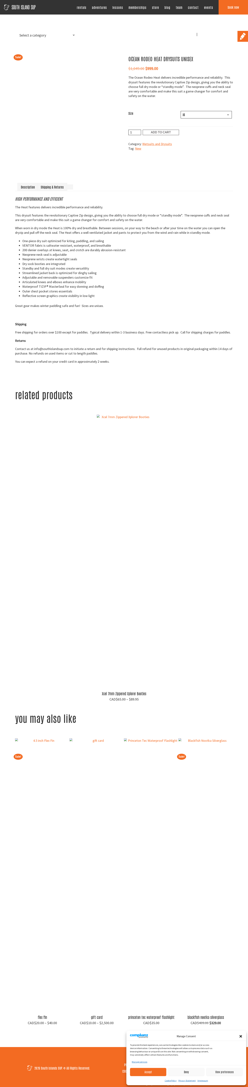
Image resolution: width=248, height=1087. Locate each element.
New (138, 148)
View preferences (224, 1072)
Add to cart (161, 132)
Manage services (139, 1061)
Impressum (203, 1080)
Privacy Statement (187, 1080)
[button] (241, 1036)
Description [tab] (28, 187)
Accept (148, 1072)
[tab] (69, 187)
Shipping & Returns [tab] (52, 187)
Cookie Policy (171, 1080)
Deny (186, 1072)
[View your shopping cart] (202, 36)
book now (233, 7)
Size (130, 113)
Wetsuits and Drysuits (157, 144)
